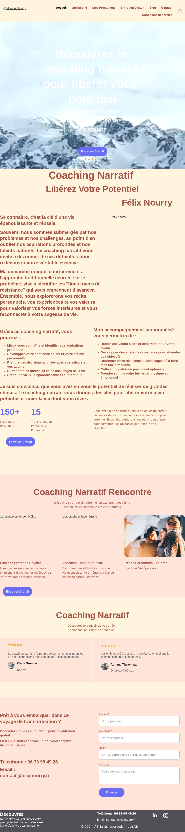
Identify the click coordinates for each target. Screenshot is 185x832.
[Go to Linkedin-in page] (156, 815)
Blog (153, 7)
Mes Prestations (103, 7)
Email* (102, 747)
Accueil (61, 7)
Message (104, 764)
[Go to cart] (179, 11)
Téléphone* (105, 730)
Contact (166, 7)
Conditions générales (157, 15)
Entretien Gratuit (132, 7)
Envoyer (111, 792)
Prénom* (104, 714)
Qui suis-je (79, 7)
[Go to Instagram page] (165, 815)
